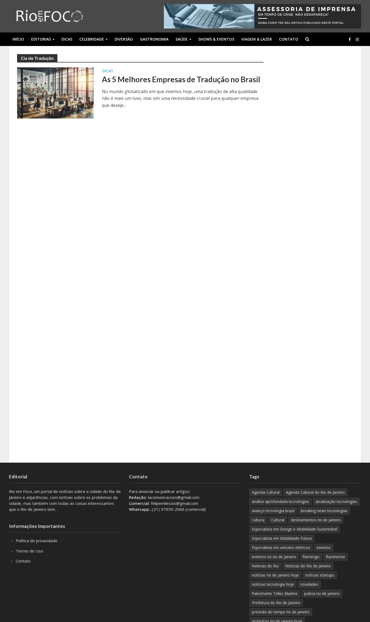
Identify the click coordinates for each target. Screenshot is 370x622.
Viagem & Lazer (256, 39)
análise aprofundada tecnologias (280, 501)
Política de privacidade (36, 540)
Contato (288, 39)
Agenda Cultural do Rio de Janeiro (315, 492)
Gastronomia (154, 39)
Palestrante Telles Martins (275, 593)
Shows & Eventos (216, 39)
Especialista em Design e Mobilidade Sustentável (294, 529)
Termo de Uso (29, 551)
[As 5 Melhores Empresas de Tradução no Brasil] (55, 93)
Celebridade (91, 39)
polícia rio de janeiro (322, 593)
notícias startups (319, 575)
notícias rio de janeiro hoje (275, 575)
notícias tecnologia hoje (273, 584)
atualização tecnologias (336, 501)
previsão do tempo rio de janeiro (281, 611)
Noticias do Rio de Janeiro (308, 565)
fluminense (335, 556)
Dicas (66, 39)
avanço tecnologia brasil (273, 510)
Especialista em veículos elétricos (281, 547)
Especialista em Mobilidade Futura (282, 538)
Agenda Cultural (266, 492)
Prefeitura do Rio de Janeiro (276, 602)
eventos (324, 547)
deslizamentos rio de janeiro (316, 519)
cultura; (258, 519)
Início (18, 39)
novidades (309, 584)
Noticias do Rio (265, 565)
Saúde (182, 39)
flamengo (311, 556)
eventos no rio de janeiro (274, 556)
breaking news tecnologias (324, 510)
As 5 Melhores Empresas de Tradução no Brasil (181, 79)
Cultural (277, 519)
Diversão (124, 39)
